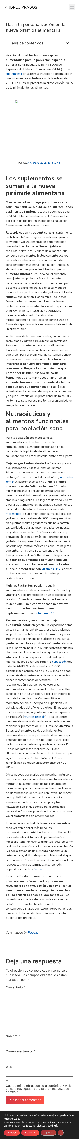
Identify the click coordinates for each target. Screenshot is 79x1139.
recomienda (13, 514)
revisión (29, 717)
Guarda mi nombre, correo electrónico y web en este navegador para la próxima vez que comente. (38, 1088)
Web (9, 1066)
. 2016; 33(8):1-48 (43, 163)
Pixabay (33, 932)
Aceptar (11, 1132)
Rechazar (30, 1132)
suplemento (14, 74)
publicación (59, 662)
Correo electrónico (21, 1051)
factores (39, 869)
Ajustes (49, 1132)
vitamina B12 (51, 569)
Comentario (15, 987)
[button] (72, 7)
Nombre (13, 1035)
